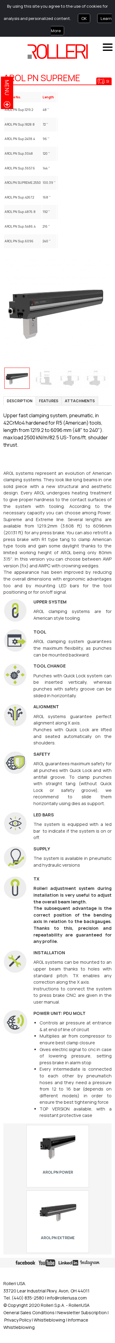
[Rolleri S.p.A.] (58, 51)
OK (84, 18)
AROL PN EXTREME (58, 1237)
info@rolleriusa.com (67, 1298)
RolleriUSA (79, 1305)
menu (7, 87)
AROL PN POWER (57, 1172)
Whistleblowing (50, 1320)
